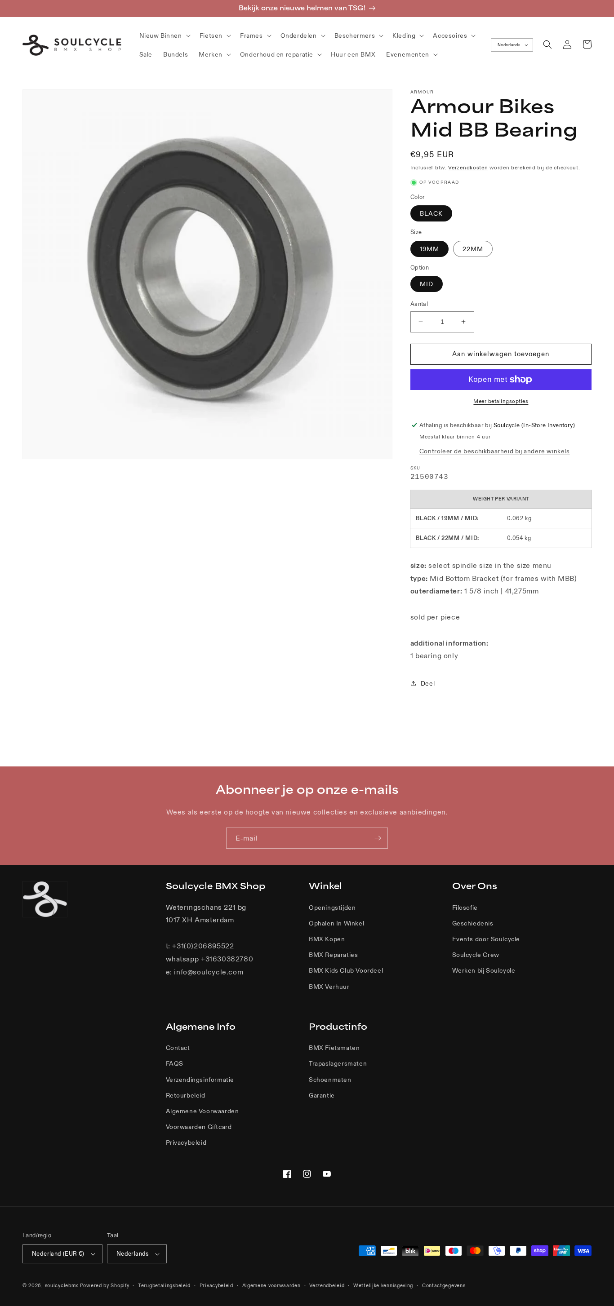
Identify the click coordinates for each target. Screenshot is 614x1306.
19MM (429, 249)
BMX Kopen (327, 939)
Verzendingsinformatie (200, 1080)
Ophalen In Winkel (336, 923)
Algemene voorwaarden (271, 1285)
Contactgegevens (444, 1285)
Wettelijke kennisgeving (383, 1285)
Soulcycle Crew (475, 955)
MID (426, 284)
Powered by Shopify (104, 1285)
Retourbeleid (185, 1095)
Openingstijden (332, 907)
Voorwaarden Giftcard (199, 1127)
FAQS (174, 1063)
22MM (473, 249)
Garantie (322, 1095)
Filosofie (465, 907)
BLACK (431, 213)
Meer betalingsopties (500, 401)
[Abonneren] (377, 838)
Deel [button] (428, 683)
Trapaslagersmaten (338, 1063)
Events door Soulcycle (486, 939)
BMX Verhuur (329, 987)
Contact (178, 1048)
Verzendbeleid (326, 1285)
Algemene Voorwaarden (202, 1111)
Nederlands (509, 45)
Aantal (419, 304)
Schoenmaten (330, 1080)
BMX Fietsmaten (334, 1048)
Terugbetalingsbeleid (164, 1285)
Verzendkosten (468, 167)
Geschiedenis (473, 923)
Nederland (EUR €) (58, 1253)
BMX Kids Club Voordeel (346, 970)
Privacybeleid (186, 1142)
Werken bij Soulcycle (484, 970)
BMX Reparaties (333, 955)
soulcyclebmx (61, 1285)
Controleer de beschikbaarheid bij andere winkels (494, 451)
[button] (164, 35)
